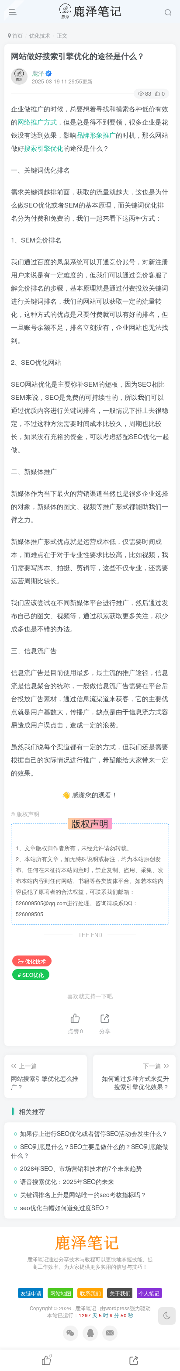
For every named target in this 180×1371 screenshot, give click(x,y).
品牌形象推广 (96, 134)
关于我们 (120, 1293)
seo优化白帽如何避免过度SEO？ (65, 1207)
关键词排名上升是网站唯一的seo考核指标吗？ (83, 1194)
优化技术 (39, 35)
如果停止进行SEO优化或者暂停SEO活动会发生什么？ (94, 1133)
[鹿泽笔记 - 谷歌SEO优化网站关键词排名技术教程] (90, 1242)
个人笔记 (148, 1293)
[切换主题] (167, 1316)
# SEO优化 (31, 974)
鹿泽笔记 (85, 1308)
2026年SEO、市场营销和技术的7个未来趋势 (81, 1168)
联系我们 (90, 1293)
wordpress (117, 1308)
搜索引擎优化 (43, 147)
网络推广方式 (37, 121)
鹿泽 (38, 73)
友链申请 (31, 1293)
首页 (17, 35)
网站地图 (60, 1293)
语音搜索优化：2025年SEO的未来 (67, 1181)
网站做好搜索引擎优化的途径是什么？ (78, 56)
